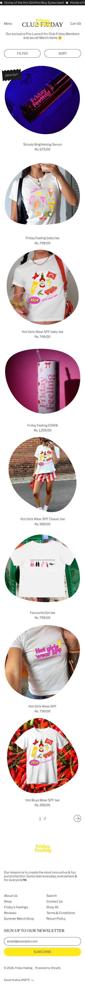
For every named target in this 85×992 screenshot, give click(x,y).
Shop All (52, 907)
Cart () (75, 24)
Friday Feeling (23, 968)
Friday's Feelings (16, 907)
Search (51, 896)
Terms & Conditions (60, 913)
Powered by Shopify (48, 968)
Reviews (10, 913)
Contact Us (54, 901)
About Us (10, 896)
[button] (22, 53)
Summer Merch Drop (19, 919)
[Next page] (77, 818)
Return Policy (56, 919)
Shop (8, 901)
